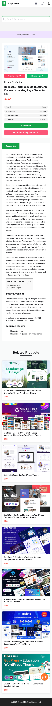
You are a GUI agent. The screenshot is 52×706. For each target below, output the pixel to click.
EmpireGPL (22, 702)
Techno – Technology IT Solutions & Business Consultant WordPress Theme (23, 643)
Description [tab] (11, 146)
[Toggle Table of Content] (28, 282)
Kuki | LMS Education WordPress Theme (21, 475)
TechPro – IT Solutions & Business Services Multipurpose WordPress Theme (22, 558)
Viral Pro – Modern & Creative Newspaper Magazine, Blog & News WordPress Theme (22, 434)
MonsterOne (17, 82)
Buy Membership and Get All (26, 132)
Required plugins (15, 288)
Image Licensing (14, 285)
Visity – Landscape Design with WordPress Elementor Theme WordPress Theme (22, 392)
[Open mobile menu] (36, 3)
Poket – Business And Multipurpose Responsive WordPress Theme (24, 600)
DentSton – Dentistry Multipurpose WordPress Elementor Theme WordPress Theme (24, 516)
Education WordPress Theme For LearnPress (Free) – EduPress (23, 685)
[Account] (49, 3)
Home (6, 82)
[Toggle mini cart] (42, 3)
